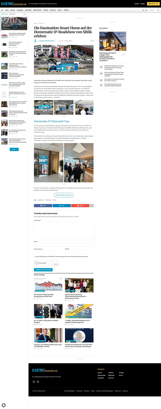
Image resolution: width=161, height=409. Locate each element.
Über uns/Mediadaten (69, 391)
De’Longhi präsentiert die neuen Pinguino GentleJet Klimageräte (113, 85)
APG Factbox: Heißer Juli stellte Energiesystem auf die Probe (17, 34)
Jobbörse (66, 10)
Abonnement (79, 391)
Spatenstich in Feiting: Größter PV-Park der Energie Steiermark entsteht (17, 53)
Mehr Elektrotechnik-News (64, 195)
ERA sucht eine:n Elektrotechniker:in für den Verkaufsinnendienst (16, 75)
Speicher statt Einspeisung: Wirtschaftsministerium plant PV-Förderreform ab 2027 (17, 122)
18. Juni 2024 (60, 41)
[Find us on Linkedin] (33, 381)
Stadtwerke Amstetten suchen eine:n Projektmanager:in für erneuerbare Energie (17, 84)
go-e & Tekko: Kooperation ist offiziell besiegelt (17, 130)
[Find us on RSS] (146, 10)
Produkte (45, 10)
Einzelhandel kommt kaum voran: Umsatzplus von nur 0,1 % (17, 93)
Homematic (41, 200)
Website (67, 249)
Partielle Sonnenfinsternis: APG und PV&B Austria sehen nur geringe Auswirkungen (114, 67)
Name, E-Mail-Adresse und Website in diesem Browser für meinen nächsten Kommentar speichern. (62, 256)
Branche (12, 10)
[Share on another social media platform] (91, 205)
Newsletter (154, 4)
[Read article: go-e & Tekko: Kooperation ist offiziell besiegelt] (48, 311)
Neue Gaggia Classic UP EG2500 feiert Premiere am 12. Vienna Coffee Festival (17, 103)
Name (36, 241)
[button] (3, 405)
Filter (24, 14)
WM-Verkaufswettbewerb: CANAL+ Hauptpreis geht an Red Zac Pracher (18, 112)
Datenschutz (118, 391)
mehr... (14, 149)
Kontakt (137, 3)
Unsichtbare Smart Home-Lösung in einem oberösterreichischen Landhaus (17, 65)
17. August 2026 (69, 324)
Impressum (125, 391)
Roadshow (48, 200)
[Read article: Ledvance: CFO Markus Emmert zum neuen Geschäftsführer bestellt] (48, 335)
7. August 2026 (69, 348)
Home (7, 10)
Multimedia (28, 10)
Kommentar (37, 220)
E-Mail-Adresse (38, 249)
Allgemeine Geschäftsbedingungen (104, 391)
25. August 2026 (38, 298)
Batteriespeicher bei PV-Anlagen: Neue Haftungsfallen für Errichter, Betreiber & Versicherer (107, 57)
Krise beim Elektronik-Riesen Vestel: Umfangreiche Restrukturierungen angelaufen (17, 140)
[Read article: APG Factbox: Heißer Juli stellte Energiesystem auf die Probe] (48, 285)
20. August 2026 (69, 300)
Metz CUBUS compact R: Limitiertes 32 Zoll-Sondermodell (15, 43)
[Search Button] (158, 10)
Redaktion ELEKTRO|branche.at (47, 41)
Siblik (54, 200)
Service (60, 10)
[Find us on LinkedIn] (143, 10)
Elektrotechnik (37, 10)
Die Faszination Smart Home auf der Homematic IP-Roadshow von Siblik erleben (14, 24)
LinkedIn (142, 3)
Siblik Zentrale (73, 136)
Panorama (53, 10)
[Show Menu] (2, 10)
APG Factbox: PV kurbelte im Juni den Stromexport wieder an (114, 80)
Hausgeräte (20, 10)
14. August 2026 (38, 348)
